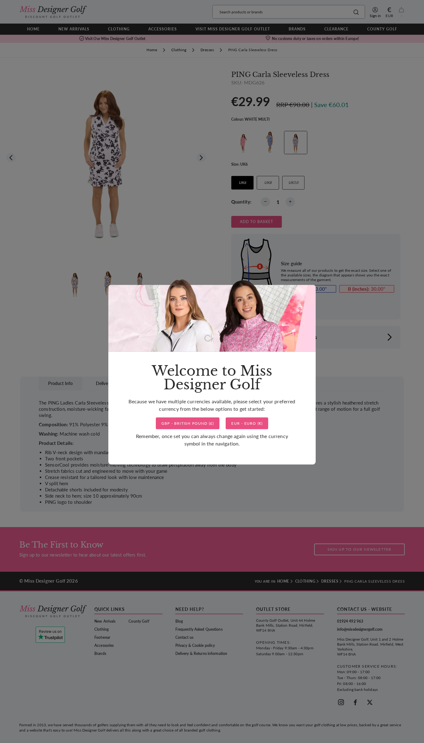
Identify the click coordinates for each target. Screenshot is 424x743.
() (187, 423)
